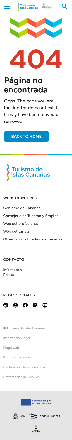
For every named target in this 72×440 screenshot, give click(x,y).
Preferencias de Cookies (21, 377)
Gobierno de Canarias (21, 208)
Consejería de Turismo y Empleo (31, 215)
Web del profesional (20, 223)
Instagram (15, 305)
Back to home (26, 136)
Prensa (8, 275)
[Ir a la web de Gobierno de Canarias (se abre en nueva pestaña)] (47, 6)
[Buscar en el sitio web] (65, 7)
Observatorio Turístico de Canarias (32, 239)
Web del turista (16, 231)
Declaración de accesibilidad (24, 367)
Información (12, 270)
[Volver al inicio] (28, 6)
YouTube (44, 305)
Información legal (16, 338)
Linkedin (5, 305)
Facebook (25, 305)
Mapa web (11, 348)
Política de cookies (17, 357)
